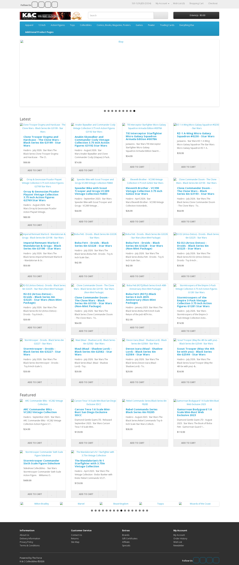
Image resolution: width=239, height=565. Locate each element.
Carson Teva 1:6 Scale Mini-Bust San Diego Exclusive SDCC (92, 412)
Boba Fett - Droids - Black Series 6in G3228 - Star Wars (93, 244)
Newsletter (178, 545)
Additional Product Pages (39, 32)
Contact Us (76, 535)
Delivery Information (30, 538)
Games (139, 25)
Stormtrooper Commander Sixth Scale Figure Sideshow (41, 462)
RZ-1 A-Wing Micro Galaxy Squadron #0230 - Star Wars (196, 134)
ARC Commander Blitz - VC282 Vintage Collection (40, 410)
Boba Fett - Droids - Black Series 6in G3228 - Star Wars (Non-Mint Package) (144, 245)
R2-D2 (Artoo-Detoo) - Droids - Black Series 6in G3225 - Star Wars (193, 245)
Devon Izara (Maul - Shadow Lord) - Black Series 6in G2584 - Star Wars (144, 351)
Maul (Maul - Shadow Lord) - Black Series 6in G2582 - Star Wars (93, 351)
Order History (180, 538)
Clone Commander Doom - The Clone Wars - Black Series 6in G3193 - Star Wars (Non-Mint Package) (93, 302)
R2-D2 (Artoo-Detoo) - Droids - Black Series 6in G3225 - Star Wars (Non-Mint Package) (42, 298)
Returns (75, 538)
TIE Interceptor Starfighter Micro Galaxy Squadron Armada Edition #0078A (144, 136)
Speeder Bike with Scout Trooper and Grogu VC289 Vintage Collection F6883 (92, 190)
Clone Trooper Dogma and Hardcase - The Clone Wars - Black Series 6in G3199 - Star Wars (42, 141)
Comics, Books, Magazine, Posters (114, 25)
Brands (125, 535)
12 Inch (41, 25)
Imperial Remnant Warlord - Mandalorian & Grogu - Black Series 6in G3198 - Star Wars (42, 245)
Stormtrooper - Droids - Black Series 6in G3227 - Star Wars (42, 351)
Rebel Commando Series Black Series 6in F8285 (141, 410)
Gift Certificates (129, 538)
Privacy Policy (26, 542)
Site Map (75, 542)
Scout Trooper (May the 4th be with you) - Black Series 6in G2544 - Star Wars (195, 351)
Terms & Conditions (30, 545)
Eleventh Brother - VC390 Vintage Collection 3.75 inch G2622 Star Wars (144, 190)
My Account (179, 535)
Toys (72, 25)
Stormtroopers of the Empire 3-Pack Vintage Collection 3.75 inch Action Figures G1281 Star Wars (194, 302)
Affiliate (126, 542)
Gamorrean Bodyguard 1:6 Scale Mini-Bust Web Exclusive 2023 (194, 412)
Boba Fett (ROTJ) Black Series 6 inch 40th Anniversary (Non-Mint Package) (141, 298)
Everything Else (187, 25)
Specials (126, 545)
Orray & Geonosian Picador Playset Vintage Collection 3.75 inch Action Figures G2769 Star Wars (41, 196)
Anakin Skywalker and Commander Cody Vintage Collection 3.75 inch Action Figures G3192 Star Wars (92, 141)
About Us (24, 535)
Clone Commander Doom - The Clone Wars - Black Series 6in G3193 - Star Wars (195, 190)
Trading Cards (167, 25)
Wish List (177, 542)
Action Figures (58, 25)
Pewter (151, 25)
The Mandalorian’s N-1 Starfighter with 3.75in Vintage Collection (90, 463)
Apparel (29, 25)
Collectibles (86, 25)
